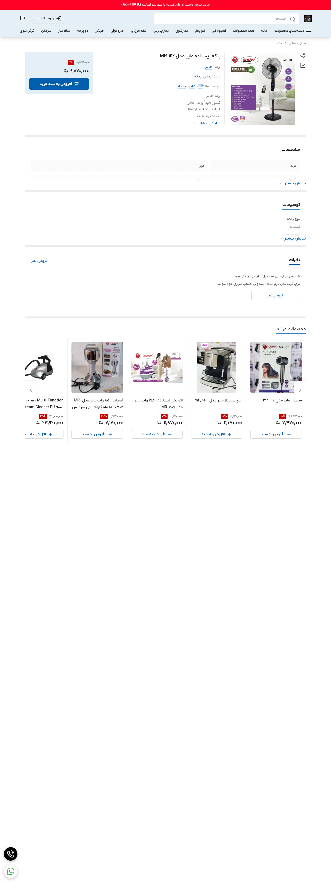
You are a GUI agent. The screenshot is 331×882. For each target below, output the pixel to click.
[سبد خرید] (22, 19)
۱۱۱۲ (200, 86)
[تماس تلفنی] (10, 854)
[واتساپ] (10, 871)
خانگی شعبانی (297, 43)
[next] (31, 390)
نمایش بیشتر (295, 183)
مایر (208, 66)
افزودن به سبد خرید (55, 84)
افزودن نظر (39, 260)
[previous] (300, 390)
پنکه (279, 43)
